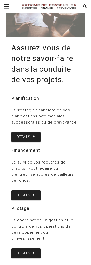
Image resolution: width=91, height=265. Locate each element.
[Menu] (6, 6)
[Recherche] (85, 6)
